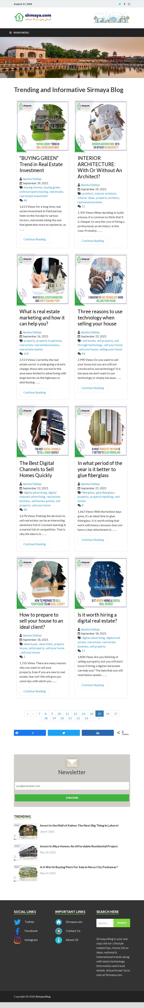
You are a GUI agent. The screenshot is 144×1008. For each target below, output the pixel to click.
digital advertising (35, 492)
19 (54, 718)
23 (86, 718)
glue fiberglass (105, 492)
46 (25, 200)
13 (83, 713)
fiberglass (88, 492)
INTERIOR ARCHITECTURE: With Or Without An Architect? (100, 167)
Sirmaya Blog (43, 996)
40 (25, 509)
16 (107, 713)
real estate (56, 191)
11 (83, 206)
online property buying (34, 191)
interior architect (105, 193)
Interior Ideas (86, 197)
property (29, 340)
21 (70, 718)
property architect (107, 197)
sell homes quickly (43, 501)
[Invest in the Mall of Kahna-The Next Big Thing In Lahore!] (25, 825)
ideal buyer (31, 644)
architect (87, 193)
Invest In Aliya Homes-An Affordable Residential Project (79, 846)
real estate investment (34, 196)
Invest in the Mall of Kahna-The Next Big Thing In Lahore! (79, 825)
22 (78, 718)
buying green (52, 187)
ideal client (46, 644)
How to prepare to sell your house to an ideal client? (41, 621)
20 (62, 718)
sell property (105, 340)
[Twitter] (120, 4)
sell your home (113, 345)
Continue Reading (34, 239)
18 (46, 718)
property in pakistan (49, 340)
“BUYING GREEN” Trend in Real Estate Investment (41, 164)
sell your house (88, 349)
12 (75, 713)
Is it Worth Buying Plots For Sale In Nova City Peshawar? (79, 867)
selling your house (110, 349)
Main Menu (21, 32)
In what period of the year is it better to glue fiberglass (100, 469)
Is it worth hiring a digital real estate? (97, 618)
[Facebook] (124, 4)
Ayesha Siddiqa (32, 179)
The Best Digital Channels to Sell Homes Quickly (37, 469)
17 (115, 713)
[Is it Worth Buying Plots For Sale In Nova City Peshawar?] (25, 867)
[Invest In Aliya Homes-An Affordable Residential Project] (25, 846)
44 (83, 353)
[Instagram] (129, 4)
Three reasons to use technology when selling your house (100, 317)
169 (26, 353)
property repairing (101, 496)
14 (91, 713)
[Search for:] (113, 923)
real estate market (31, 349)
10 (59, 713)
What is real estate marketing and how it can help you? (42, 317)
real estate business (90, 202)
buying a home (33, 187)
